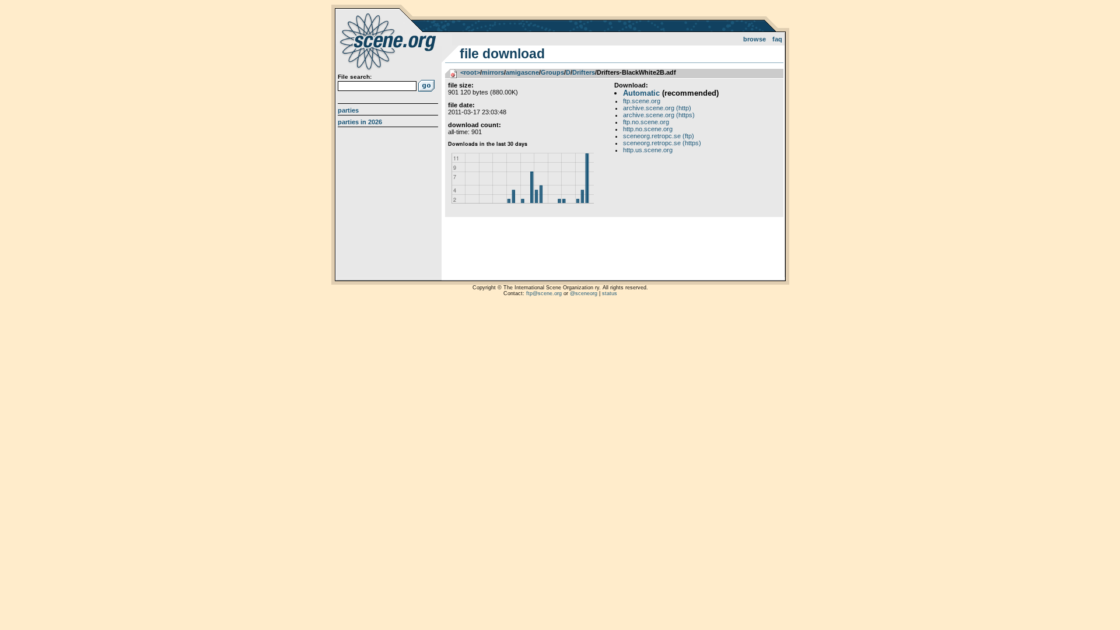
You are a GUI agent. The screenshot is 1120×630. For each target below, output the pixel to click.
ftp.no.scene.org (646, 121)
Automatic (641, 93)
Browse (754, 39)
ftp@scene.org (544, 293)
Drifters (583, 72)
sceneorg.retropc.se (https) (662, 142)
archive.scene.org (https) (659, 114)
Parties (348, 110)
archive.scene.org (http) (657, 107)
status (609, 293)
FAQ (777, 39)
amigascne (522, 72)
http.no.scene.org (648, 128)
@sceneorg (583, 293)
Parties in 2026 (360, 121)
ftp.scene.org (641, 100)
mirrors (493, 72)
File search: (355, 77)
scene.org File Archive (389, 41)
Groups (552, 72)
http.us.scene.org (648, 149)
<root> (470, 72)
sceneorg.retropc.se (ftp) (658, 135)
